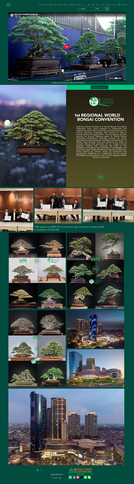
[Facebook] (74, 477)
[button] (53, 4)
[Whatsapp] (70, 477)
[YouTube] (77, 477)
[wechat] (89, 477)
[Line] (85, 477)
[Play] (107, 8)
